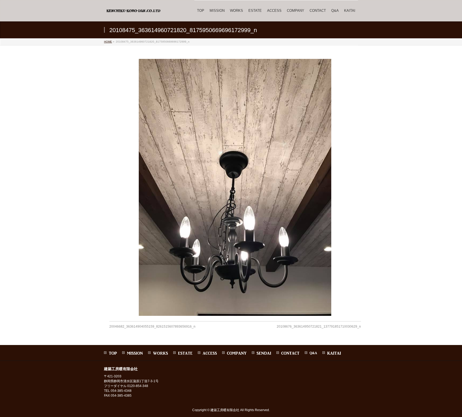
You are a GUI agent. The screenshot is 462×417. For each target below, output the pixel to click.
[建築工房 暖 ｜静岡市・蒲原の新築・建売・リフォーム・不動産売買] (134, 12)
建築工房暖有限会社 (224, 410)
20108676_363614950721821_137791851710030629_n (319, 326)
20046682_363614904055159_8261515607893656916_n (152, 326)
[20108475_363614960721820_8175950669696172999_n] (235, 187)
